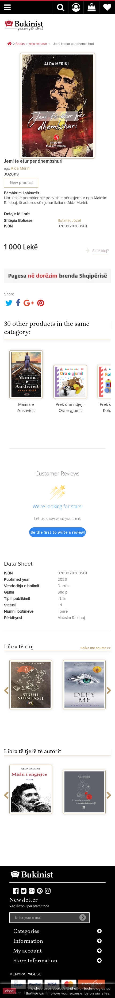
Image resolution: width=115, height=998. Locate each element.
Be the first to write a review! (57, 532)
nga (7, 168)
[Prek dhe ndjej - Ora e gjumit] (70, 373)
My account (27, 951)
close (9, 991)
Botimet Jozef (69, 221)
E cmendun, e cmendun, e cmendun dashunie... (84, 823)
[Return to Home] (9, 44)
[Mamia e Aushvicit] (26, 373)
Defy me (84, 714)
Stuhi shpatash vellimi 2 (30, 716)
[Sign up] (82, 917)
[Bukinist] (24, 25)
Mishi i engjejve (31, 819)
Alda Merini (20, 168)
